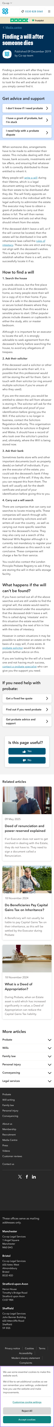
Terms (42, 1348)
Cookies (29, 1348)
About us (7, 1123)
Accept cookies (26, 1419)
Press (5, 1145)
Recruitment (9, 1134)
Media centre (14, 27)
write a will (31, 177)
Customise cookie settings (27, 1402)
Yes (29, 751)
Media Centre (9, 1139)
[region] (27, 1396)
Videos (6, 1150)
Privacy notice (12, 1348)
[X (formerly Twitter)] (20, 1177)
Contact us (8, 1163)
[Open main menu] (49, 11)
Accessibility (25, 1353)
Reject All (27, 1410)
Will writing (8, 1099)
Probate (6, 1094)
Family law (8, 1105)
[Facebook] (27, 1177)
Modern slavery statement (26, 1357)
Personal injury (10, 1110)
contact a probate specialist (19, 666)
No (29, 760)
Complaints (26, 1362)
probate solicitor (12, 648)
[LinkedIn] (34, 1177)
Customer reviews (12, 1156)
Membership (9, 1129)
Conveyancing (10, 1115)
